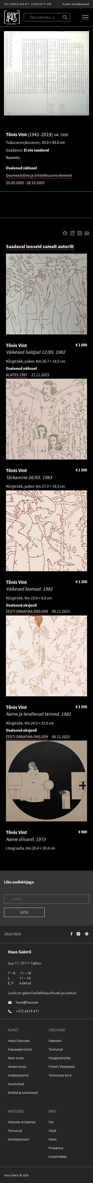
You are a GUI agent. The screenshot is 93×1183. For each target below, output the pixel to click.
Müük (52, 1130)
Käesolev (55, 1040)
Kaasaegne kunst (20, 1049)
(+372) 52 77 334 (41, 4)
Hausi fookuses (19, 1040)
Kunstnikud (16, 1083)
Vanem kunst (17, 1066)
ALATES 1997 (16, 374)
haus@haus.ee (80, 4)
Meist (53, 1139)
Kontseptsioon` (19, 1139)
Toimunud (56, 1049)
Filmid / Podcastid (62, 1066)
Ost (51, 1121)
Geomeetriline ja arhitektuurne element (39, 175)
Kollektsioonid (18, 1075)
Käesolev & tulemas (22, 1121)
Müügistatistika (59, 1057)
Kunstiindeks (58, 1156)
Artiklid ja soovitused (23, 1092)
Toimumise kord (60, 1075)
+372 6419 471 (27, 1011)
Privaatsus (56, 1147)
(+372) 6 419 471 (19, 4)
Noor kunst (16, 1057)
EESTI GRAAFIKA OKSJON (27, 611)
